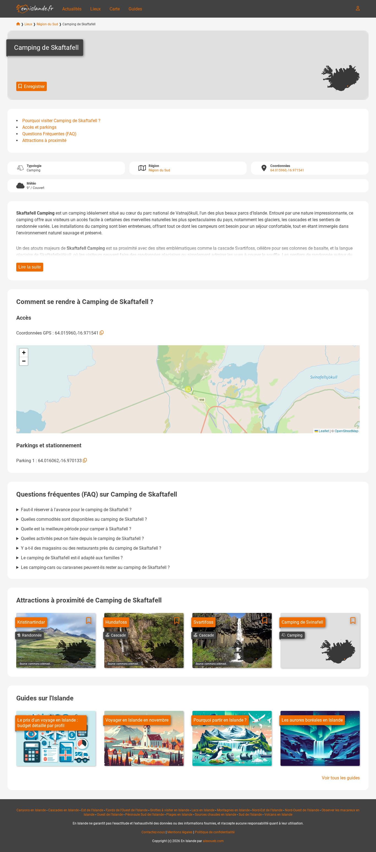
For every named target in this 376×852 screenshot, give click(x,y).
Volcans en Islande (278, 815)
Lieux (95, 9)
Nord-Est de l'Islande (267, 810)
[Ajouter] (89, 621)
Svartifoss (203, 622)
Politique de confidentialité (215, 832)
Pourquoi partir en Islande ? (220, 720)
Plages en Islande (179, 815)
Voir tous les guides (341, 777)
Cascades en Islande (63, 810)
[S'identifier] (358, 8)
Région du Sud (47, 24)
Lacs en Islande (203, 810)
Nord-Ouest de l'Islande (302, 810)
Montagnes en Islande (233, 810)
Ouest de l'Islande (110, 815)
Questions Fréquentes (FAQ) (49, 133)
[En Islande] (34, 8)
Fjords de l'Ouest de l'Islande (127, 810)
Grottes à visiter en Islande (169, 810)
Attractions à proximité (44, 140)
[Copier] (101, 332)
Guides (135, 9)
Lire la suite (29, 267)
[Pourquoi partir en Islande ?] (232, 738)
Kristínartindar (31, 622)
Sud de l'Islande (250, 815)
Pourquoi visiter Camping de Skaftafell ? (61, 120)
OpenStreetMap (346, 430)
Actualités (71, 9)
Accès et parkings (39, 127)
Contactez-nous (153, 832)
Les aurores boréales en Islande (312, 720)
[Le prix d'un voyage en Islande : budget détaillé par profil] (56, 738)
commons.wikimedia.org (41, 663)
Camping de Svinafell (302, 622)
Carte (115, 9)
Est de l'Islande (92, 810)
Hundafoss (116, 622)
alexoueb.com (213, 841)
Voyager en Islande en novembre (136, 720)
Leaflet (323, 430)
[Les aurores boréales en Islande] (320, 738)
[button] (188, 389)
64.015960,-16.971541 (287, 170)
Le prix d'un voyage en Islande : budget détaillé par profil (47, 722)
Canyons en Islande (31, 810)
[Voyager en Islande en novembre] (144, 738)
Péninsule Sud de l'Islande (144, 815)
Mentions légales (179, 832)
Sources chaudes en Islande (215, 815)
